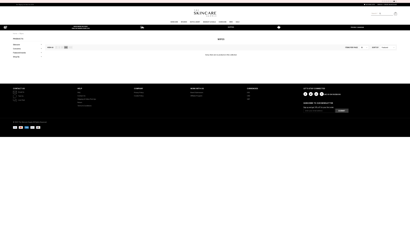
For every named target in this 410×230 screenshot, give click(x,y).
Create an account (390, 4)
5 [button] (390, 1)
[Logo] (205, 13)
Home (15, 33)
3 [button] (386, 1)
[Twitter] (311, 94)
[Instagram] (316, 94)
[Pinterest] (322, 94)
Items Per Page (351, 47)
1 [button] (382, 1)
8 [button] (396, 1)
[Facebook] (305, 94)
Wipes (21, 33)
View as (50, 47)
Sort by (375, 47)
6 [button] (392, 1)
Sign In (379, 4)
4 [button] (388, 1)
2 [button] (384, 1)
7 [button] (394, 1)
